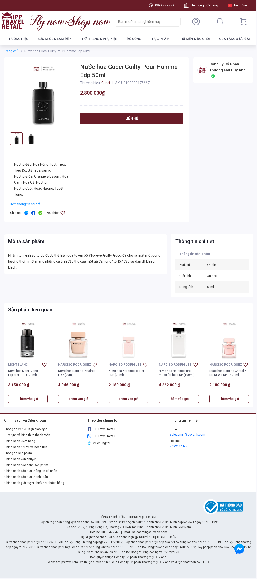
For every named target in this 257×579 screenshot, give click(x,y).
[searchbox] (143, 21)
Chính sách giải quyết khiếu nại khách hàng (34, 483)
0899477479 (178, 446)
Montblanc (18, 365)
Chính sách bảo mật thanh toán (26, 477)
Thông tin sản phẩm (18, 453)
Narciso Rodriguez (74, 365)
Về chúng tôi (101, 443)
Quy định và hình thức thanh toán (27, 435)
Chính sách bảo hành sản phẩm (26, 465)
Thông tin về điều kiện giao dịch (25, 429)
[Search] (175, 21)
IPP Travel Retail (104, 429)
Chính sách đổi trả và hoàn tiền (25, 447)
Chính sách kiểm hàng (19, 441)
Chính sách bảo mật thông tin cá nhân (30, 471)
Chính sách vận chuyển (20, 459)
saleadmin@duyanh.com (187, 434)
